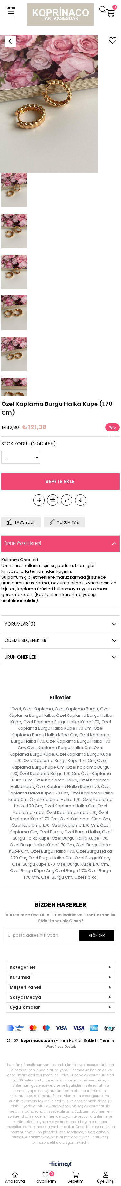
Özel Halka (85, 877)
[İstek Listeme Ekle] (52, 500)
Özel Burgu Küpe (92, 858)
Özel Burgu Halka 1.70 (52, 851)
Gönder (97, 935)
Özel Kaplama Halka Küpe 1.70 (67, 786)
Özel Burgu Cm (56, 877)
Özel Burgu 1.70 (70, 871)
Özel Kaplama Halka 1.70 (55, 799)
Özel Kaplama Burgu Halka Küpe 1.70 (61, 722)
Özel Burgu (50, 832)
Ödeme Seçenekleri (26, 640)
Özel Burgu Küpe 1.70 (33, 864)
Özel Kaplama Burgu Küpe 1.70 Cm (59, 761)
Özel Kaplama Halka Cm (70, 806)
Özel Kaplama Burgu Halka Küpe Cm (57, 731)
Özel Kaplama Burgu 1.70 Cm (49, 773)
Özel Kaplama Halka (56, 780)
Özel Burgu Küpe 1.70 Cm (82, 864)
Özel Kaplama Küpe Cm (85, 819)
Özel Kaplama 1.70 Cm (75, 825)
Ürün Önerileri (21, 657)
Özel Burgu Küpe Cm (31, 871)
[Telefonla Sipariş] (39, 500)
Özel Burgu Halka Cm (50, 858)
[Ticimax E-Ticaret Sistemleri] (60, 1164)
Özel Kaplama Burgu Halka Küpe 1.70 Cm (64, 725)
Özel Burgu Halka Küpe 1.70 (79, 838)
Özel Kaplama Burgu (76, 709)
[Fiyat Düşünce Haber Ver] (80, 500)
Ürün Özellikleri (23, 543)
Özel (16, 709)
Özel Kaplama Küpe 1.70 (71, 812)
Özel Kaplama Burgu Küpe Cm (59, 764)
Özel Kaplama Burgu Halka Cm (59, 748)
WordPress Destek (61, 1046)
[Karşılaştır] (66, 500)
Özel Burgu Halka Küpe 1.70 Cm (42, 845)
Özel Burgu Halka (82, 832)
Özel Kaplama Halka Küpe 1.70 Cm (59, 789)
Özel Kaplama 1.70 (31, 825)
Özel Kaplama (38, 709)
